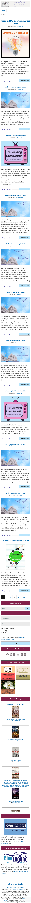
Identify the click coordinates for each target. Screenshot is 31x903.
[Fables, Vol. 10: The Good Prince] (15, 711)
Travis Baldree (16, 741)
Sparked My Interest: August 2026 (15, 22)
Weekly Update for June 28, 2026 (15, 445)
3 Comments (19, 138)
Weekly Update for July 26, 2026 (15, 244)
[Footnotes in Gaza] (15, 752)
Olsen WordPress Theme (12, 887)
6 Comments (20, 89)
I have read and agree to (13, 638)
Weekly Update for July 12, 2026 (15, 292)
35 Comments (19, 495)
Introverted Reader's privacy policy (13, 638)
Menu (3, 11)
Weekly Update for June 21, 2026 (15, 493)
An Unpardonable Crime (15, 801)
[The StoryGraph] (11, 654)
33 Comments (18, 343)
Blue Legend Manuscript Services (14, 872)
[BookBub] (25, 654)
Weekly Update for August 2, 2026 (15, 195)
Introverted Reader (15, 884)
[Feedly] (7, 654)
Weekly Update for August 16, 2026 (15, 87)
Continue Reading (25, 80)
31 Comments (19, 246)
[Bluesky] (18, 654)
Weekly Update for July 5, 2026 (15, 340)
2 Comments (20, 26)
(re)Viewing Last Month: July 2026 (15, 135)
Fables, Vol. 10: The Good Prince (15, 719)
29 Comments (19, 447)
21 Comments (19, 294)
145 (19, 597)
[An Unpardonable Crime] (15, 793)
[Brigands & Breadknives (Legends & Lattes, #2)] (15, 732)
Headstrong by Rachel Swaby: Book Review (15, 540)
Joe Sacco (16, 761)
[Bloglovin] (22, 654)
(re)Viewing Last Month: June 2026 (15, 391)
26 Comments (19, 198)
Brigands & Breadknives (15, 739)
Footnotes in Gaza (15, 760)
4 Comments (19, 393)
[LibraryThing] (14, 654)
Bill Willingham (16, 720)
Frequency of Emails (7, 628)
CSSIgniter (22, 887)
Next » (25, 597)
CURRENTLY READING (15, 704)
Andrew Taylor (16, 802)
